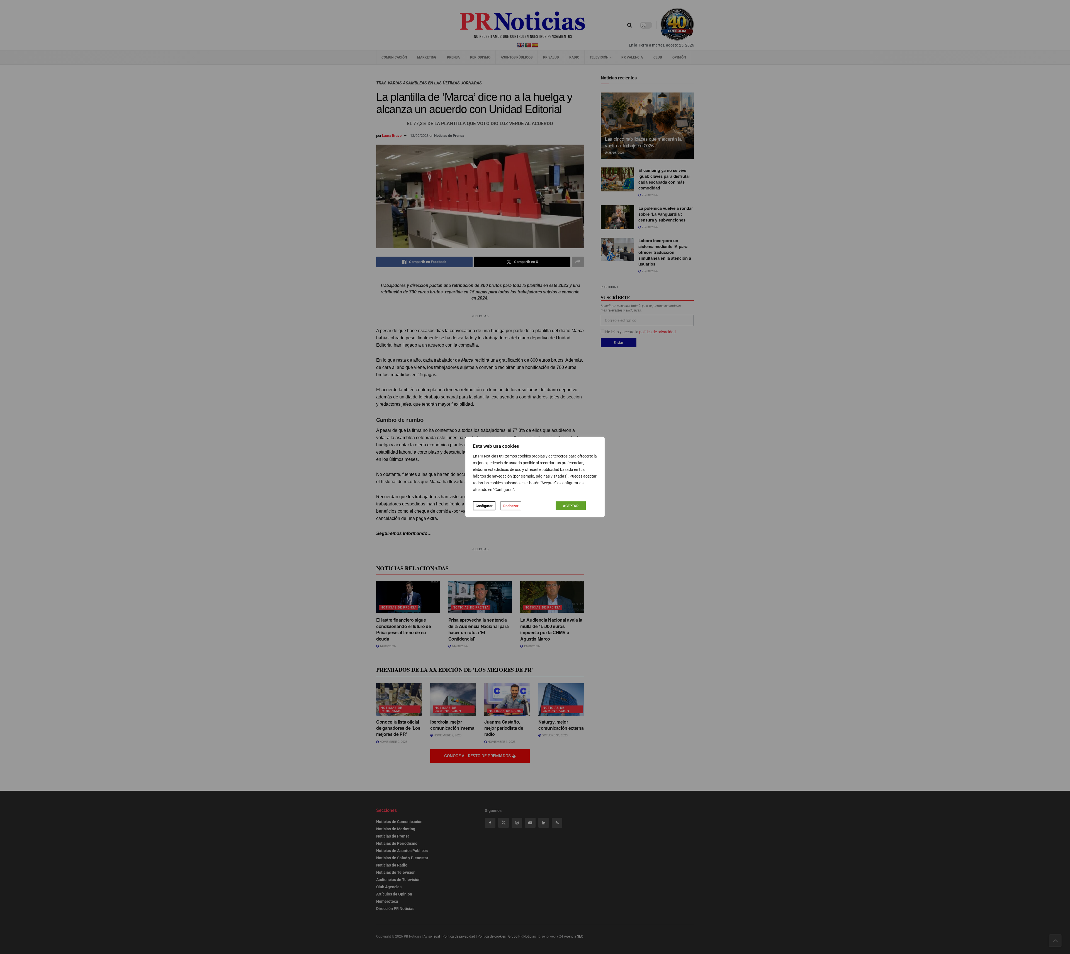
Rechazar (511, 506)
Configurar (484, 506)
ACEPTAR (570, 506)
